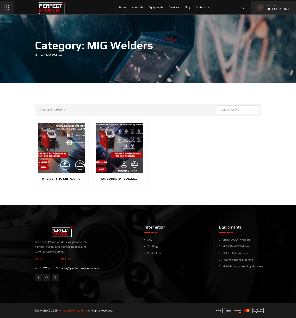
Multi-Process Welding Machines (243, 266)
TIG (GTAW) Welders (235, 253)
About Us (137, 7)
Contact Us (202, 7)
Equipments (156, 7)
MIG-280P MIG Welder (119, 179)
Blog (187, 7)
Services (174, 7)
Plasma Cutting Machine (238, 260)
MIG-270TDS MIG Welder (61, 179)
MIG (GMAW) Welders (236, 246)
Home (122, 7)
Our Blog (152, 246)
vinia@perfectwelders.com (80, 268)
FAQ (149, 240)
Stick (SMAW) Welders (236, 240)
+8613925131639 (278, 8)
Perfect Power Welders (72, 310)
